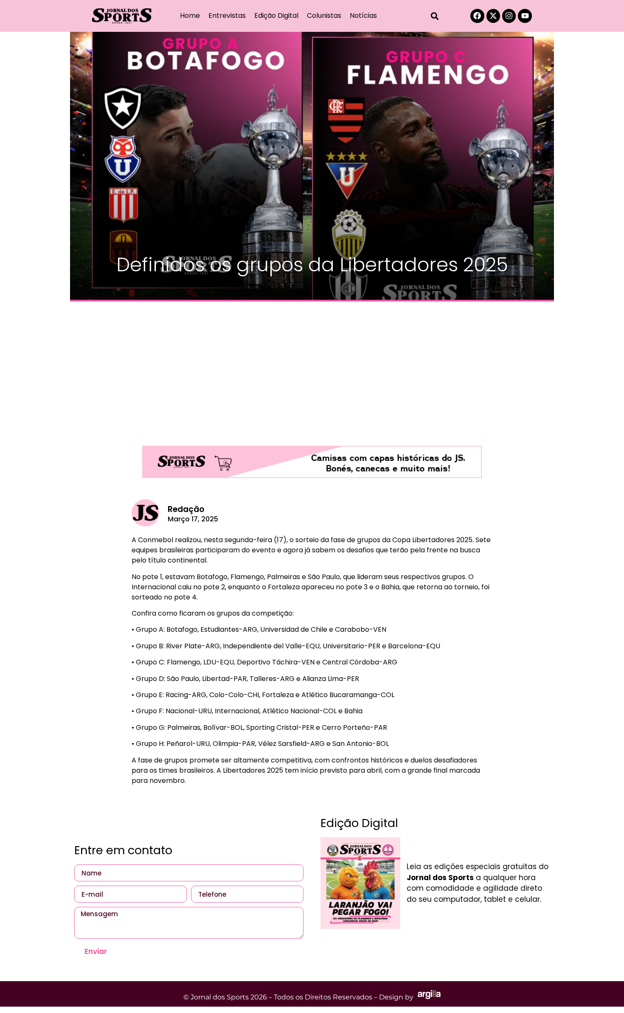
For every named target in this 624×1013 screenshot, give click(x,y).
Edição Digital (276, 15)
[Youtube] (524, 16)
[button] (435, 16)
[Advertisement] (312, 369)
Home (190, 15)
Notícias (363, 15)
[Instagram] (509, 16)
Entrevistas (227, 15)
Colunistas (324, 15)
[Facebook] (477, 16)
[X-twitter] (493, 16)
